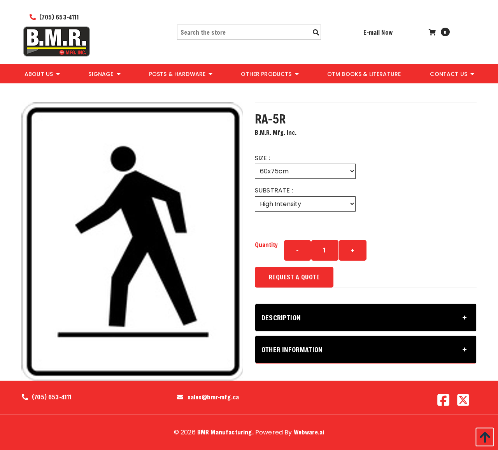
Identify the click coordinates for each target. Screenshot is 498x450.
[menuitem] (41, 73)
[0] (433, 32)
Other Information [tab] (292, 349)
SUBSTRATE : (274, 190)
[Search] (316, 32)
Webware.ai (309, 432)
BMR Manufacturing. (225, 432)
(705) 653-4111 (58, 17)
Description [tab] (281, 317)
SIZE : (262, 158)
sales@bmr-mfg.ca (213, 397)
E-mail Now (378, 32)
